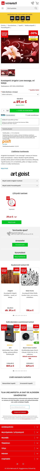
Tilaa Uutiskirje (20, 412)
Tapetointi (11, 209)
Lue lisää (5, 144)
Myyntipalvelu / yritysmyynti (12, 432)
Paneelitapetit (5, 27)
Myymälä (4, 438)
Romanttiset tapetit (8, 383)
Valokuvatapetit (30, 25)
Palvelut (4, 453)
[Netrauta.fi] (9, 3)
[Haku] (36, 8)
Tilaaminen (5, 443)
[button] (2, 8)
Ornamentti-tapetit (26, 383)
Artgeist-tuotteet (12, 181)
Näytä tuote (11, 222)
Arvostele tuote (20, 245)
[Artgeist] (20, 174)
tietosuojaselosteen (26, 418)
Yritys (3, 448)
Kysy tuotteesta (20, 257)
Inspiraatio (5, 459)
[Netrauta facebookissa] (17, 464)
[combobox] (22, 8)
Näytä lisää (4, 168)
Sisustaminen (12, 25)
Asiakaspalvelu (7, 427)
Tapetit (20, 25)
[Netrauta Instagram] (23, 464)
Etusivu (3, 25)
